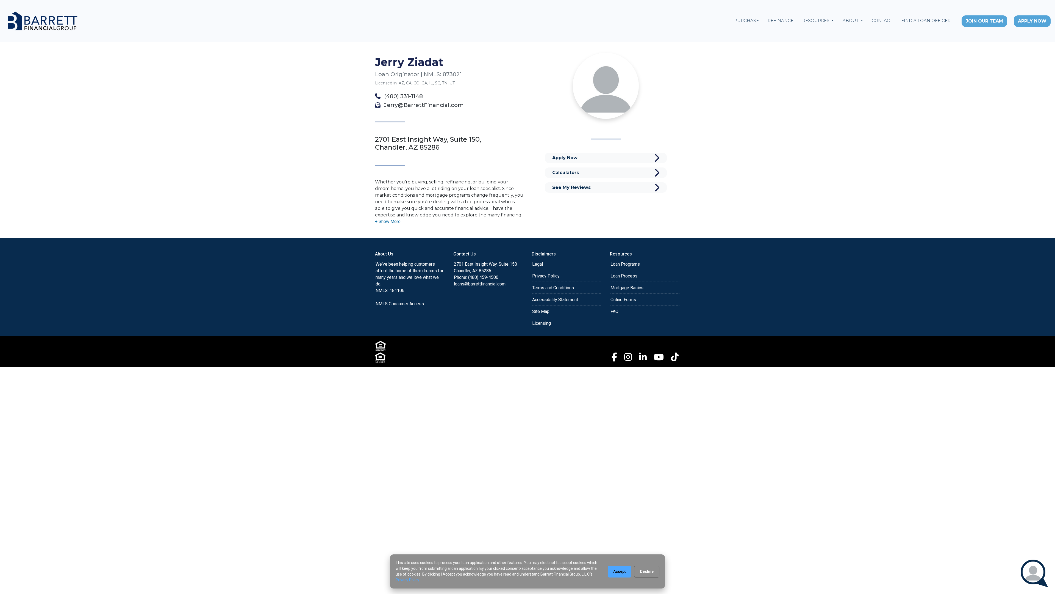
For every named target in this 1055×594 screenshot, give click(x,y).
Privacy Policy (546, 276)
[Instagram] (628, 357)
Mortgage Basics (626, 287)
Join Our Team (984, 21)
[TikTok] (675, 357)
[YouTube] (659, 357)
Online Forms (623, 299)
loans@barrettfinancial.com (480, 284)
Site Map (540, 311)
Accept (619, 571)
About (851, 20)
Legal (537, 264)
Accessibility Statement (555, 299)
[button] (388, 221)
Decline (647, 571)
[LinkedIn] (643, 357)
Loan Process (623, 276)
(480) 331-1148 (403, 96)
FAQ (614, 311)
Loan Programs (625, 264)
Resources (816, 20)
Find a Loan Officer (926, 20)
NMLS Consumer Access (400, 303)
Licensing (541, 323)
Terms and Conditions (553, 287)
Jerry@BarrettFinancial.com (423, 105)
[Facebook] (614, 357)
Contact (882, 20)
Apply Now (1032, 21)
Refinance (780, 20)
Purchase (746, 20)
